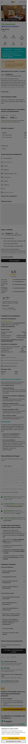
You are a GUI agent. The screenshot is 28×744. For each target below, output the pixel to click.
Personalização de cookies (13, 741)
